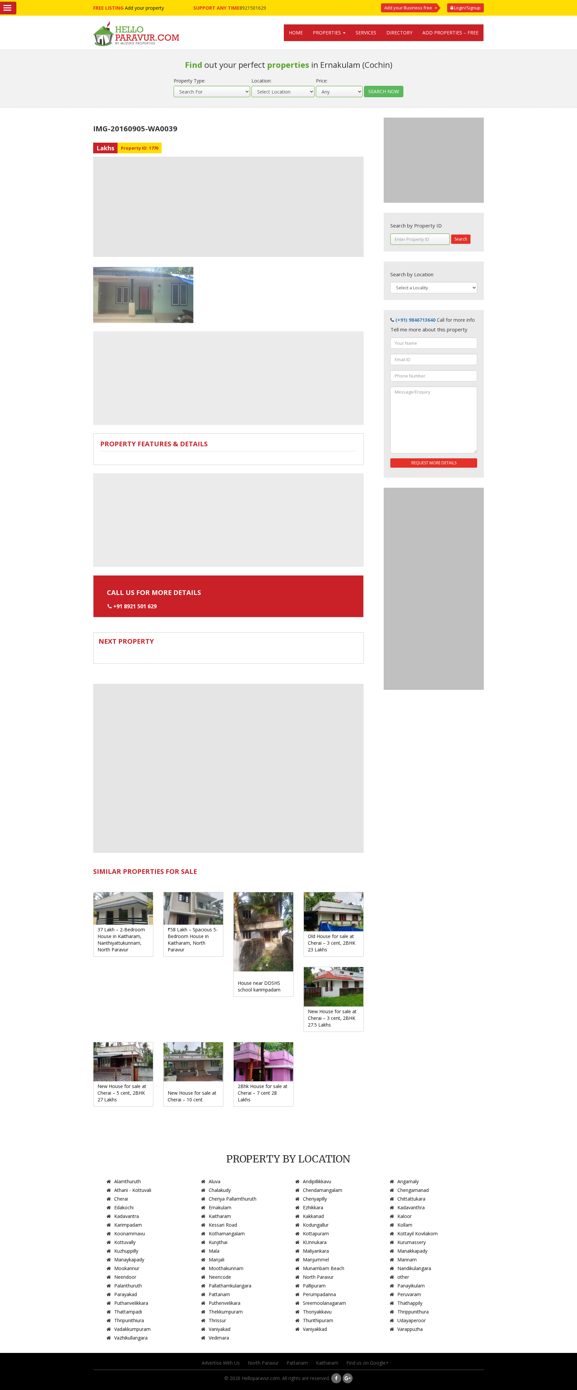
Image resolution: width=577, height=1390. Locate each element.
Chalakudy (220, 1190)
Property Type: (189, 81)
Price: (322, 81)
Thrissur (217, 1320)
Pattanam (219, 1294)
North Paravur (318, 1277)
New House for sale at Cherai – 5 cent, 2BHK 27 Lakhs (122, 1093)
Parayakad (125, 1294)
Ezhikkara (313, 1207)
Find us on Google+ (367, 1363)
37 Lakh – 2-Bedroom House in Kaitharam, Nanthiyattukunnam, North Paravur (121, 939)
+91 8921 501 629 (135, 606)
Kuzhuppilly (126, 1251)
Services (366, 32)
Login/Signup (466, 8)
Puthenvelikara (224, 1303)
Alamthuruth (127, 1181)
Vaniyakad (219, 1329)
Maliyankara (316, 1251)
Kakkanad (313, 1216)
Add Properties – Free (450, 32)
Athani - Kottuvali (132, 1190)
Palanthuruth (128, 1285)
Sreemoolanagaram (324, 1303)
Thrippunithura (413, 1311)
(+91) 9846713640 (415, 320)
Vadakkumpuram (132, 1329)
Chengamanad (413, 1190)
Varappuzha (410, 1329)
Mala (214, 1251)
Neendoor (125, 1277)
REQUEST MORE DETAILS (433, 463)
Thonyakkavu (317, 1311)
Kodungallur (316, 1225)
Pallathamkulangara (230, 1285)
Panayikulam (411, 1285)
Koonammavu (129, 1233)
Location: (261, 81)
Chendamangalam (322, 1190)
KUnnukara (315, 1242)
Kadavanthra (411, 1207)
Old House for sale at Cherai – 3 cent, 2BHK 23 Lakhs (331, 943)
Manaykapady (129, 1259)
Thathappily (409, 1303)
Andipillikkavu (317, 1181)
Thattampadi (128, 1311)
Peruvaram (409, 1294)
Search (460, 239)
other (403, 1277)
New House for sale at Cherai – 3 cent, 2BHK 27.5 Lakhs (332, 1018)
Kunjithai (218, 1242)
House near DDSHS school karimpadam (259, 986)
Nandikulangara (414, 1268)
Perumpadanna (319, 1294)
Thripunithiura (129, 1320)
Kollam (404, 1225)
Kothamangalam (227, 1233)
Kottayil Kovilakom (417, 1233)
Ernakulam (220, 1207)
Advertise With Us (221, 1363)
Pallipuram (314, 1285)
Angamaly (408, 1181)
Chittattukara (411, 1199)
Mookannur (126, 1268)
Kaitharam (220, 1216)
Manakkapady (412, 1251)
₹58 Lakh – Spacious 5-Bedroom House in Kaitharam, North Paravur (193, 939)
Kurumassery (411, 1242)
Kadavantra (126, 1216)
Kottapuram (316, 1233)
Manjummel (316, 1259)
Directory (399, 32)
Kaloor (404, 1216)
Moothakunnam (226, 1268)
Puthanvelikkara (131, 1303)
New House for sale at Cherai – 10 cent (192, 1096)
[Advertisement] (228, 207)
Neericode (220, 1277)
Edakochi (124, 1207)
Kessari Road (223, 1225)
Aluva (214, 1181)
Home (296, 32)
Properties (327, 32)
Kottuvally (125, 1242)
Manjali (216, 1259)
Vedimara (219, 1338)
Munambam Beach (323, 1268)
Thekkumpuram (226, 1311)
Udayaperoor (411, 1320)
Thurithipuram (318, 1320)
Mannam (407, 1259)
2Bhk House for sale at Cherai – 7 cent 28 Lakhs (262, 1093)
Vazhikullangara (131, 1338)
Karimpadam (128, 1225)
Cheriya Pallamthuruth (232, 1199)
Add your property (144, 8)
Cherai (121, 1199)
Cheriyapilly (315, 1199)
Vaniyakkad (315, 1329)
